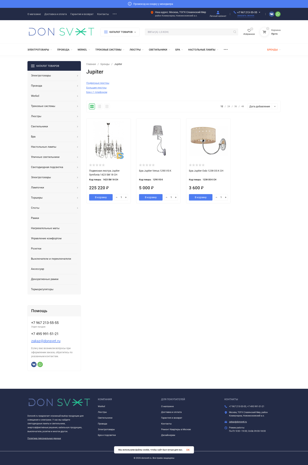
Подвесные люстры (97, 83)
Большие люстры (96, 87)
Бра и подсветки (107, 435)
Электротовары (106, 429)
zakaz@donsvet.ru (45, 341)
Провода (102, 423)
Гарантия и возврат (171, 417)
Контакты (166, 423)
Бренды (105, 64)
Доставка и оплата (171, 412)
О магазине (167, 406)
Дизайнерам (168, 435)
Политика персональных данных (44, 438)
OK (188, 449)
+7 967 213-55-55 (247, 12)
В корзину (101, 197)
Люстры (102, 412)
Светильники (105, 417)
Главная (91, 64)
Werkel (101, 406)
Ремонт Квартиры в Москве (176, 429)
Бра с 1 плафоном (96, 92)
